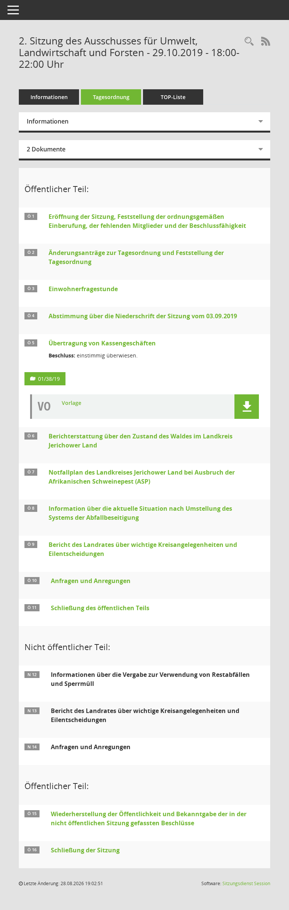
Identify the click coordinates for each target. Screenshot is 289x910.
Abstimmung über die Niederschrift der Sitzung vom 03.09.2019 (143, 316)
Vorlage (71, 403)
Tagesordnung (111, 97)
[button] (246, 406)
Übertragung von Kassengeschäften (102, 343)
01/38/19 (49, 378)
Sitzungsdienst (246, 883)
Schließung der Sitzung (85, 850)
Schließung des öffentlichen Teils (100, 608)
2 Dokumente (46, 149)
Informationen (49, 97)
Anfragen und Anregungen (91, 581)
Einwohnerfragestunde (83, 289)
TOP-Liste (173, 97)
